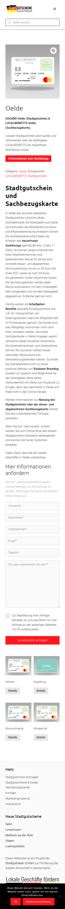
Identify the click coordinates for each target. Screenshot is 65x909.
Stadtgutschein (37, 176)
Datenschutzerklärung (38, 901)
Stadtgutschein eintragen (21, 777)
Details (12, 690)
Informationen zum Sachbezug (28, 158)
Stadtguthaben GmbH (19, 863)
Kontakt (10, 793)
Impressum (13, 804)
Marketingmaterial (17, 798)
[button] (53, 50)
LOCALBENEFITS (16, 176)
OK (15, 901)
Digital (23, 171)
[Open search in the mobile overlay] (32, 22)
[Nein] (60, 896)
